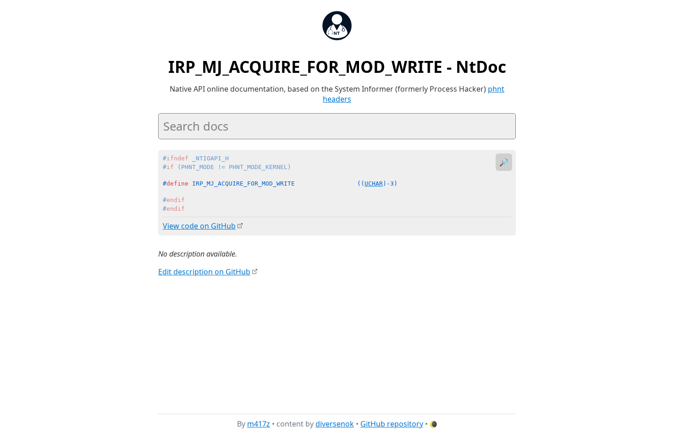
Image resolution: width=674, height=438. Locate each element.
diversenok (334, 424)
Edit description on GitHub (204, 272)
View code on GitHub (199, 226)
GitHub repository (391, 424)
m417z (258, 424)
